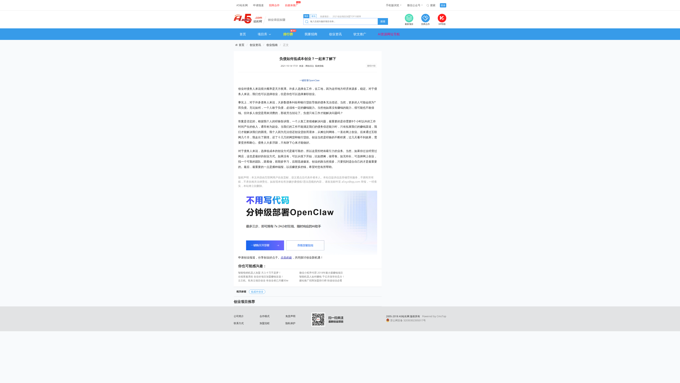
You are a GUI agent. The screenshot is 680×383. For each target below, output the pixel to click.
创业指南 (272, 45)
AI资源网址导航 (389, 34)
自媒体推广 (291, 5)
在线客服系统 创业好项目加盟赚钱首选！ (261, 276)
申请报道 (258, 5)
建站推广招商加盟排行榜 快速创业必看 (320, 280)
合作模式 (265, 316)
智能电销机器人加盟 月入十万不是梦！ (259, 272)
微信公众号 (413, 5)
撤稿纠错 (371, 65)
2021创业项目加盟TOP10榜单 (347, 16)
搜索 (432, 5)
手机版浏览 (392, 5)
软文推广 (359, 34)
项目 (306, 16)
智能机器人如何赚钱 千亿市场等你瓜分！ (322, 276)
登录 (443, 5)
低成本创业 (257, 291)
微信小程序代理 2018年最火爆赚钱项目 (321, 272)
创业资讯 (335, 34)
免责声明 (290, 316)
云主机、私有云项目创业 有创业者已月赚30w (263, 280)
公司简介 (239, 316)
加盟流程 (265, 323)
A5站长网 (242, 5)
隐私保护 (290, 323)
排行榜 (288, 34)
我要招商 (311, 34)
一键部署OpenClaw (309, 80)
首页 (243, 34)
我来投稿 (319, 65)
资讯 (313, 16)
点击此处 (286, 257)
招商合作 (274, 5)
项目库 (263, 34)
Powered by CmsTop (434, 316)
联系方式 (239, 323)
